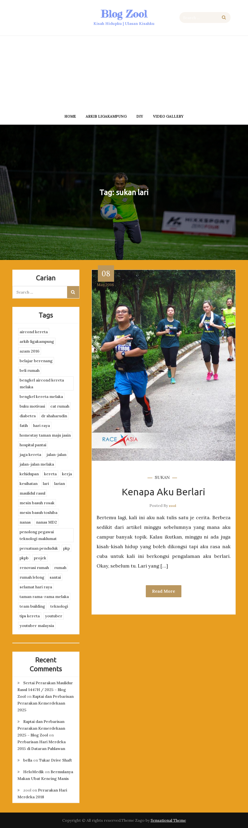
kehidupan (29, 473)
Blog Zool (124, 13)
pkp (66, 548)
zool (172, 506)
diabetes (28, 415)
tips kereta (30, 615)
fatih (24, 425)
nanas (25, 522)
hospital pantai (33, 444)
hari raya (41, 425)
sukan (162, 477)
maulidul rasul (32, 493)
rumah (60, 567)
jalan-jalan (56, 454)
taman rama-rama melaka (44, 596)
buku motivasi (32, 406)
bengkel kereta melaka (41, 396)
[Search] (223, 17)
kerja (67, 473)
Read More (163, 591)
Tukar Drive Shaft (55, 760)
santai (55, 577)
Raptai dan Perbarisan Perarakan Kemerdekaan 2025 (45, 703)
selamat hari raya (36, 586)
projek (40, 557)
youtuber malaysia (37, 625)
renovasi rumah (34, 567)
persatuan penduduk (39, 548)
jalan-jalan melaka (37, 464)
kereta (50, 473)
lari (46, 483)
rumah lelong (32, 577)
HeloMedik (33, 771)
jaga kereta (30, 454)
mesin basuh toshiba (38, 512)
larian (59, 483)
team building (32, 606)
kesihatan (29, 483)
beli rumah (29, 370)
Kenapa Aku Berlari (163, 491)
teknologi (59, 606)
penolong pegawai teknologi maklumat (38, 535)
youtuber (53, 615)
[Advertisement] (124, 73)
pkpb (24, 557)
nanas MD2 (46, 522)
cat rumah (59, 406)
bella (27, 760)
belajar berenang (36, 360)
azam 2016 (29, 351)
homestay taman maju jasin (45, 435)
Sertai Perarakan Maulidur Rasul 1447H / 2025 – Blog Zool (45, 689)
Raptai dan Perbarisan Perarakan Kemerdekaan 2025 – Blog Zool (41, 728)
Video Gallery (168, 116)
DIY (139, 116)
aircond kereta (34, 331)
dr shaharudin (54, 415)
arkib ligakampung (106, 116)
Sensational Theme (168, 820)
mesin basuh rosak (37, 502)
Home (70, 116)
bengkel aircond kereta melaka (42, 383)
